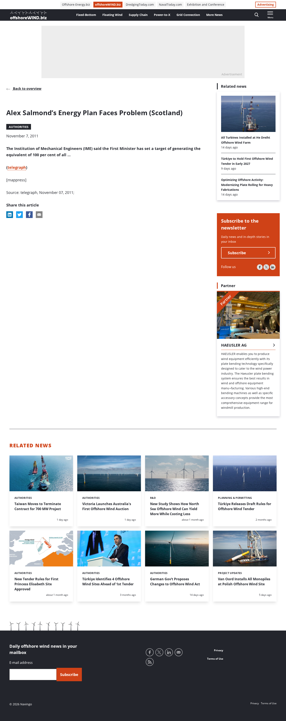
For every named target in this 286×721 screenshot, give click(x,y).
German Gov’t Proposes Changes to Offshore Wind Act (175, 581)
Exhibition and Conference (205, 4)
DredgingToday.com (140, 4)
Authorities (18, 127)
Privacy (218, 650)
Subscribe (237, 252)
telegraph (17, 167)
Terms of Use (215, 658)
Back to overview (26, 88)
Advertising (265, 4)
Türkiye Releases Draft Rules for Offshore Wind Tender (244, 506)
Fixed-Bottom (86, 15)
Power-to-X (162, 15)
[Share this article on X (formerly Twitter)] (19, 214)
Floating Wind (112, 15)
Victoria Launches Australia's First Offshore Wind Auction (106, 506)
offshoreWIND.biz (108, 4)
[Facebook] (260, 267)
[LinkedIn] (273, 267)
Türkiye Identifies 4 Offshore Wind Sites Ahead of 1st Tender (108, 581)
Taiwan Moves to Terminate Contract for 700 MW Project (37, 506)
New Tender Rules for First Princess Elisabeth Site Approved (36, 584)
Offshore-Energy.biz (76, 4)
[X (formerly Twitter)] (266, 267)
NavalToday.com (170, 4)
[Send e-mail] (179, 652)
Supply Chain (138, 15)
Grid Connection (188, 15)
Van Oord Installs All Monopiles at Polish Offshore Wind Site (244, 581)
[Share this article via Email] (39, 214)
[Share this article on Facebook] (29, 214)
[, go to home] (28, 15)
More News (214, 15)
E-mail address (21, 662)
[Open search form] (256, 15)
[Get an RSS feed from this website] (150, 662)
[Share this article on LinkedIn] (9, 214)
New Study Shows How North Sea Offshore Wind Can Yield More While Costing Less (174, 509)
